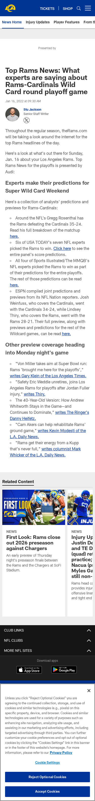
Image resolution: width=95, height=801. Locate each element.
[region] (47, 742)
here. (14, 236)
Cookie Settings (47, 762)
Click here (62, 248)
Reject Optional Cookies (47, 777)
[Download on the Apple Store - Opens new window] (29, 670)
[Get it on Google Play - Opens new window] (64, 672)
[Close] (88, 690)
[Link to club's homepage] (10, 6)
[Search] (79, 8)
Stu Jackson (32, 109)
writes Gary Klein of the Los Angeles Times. (48, 375)
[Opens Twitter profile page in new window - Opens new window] (27, 120)
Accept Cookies (47, 791)
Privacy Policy (61, 753)
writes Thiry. (34, 393)
